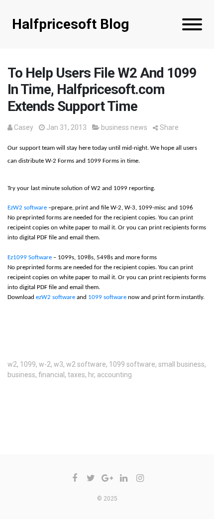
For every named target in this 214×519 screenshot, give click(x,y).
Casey (23, 127)
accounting (114, 375)
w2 (12, 364)
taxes (76, 375)
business (21, 375)
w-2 (45, 364)
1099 (28, 364)
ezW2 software (55, 297)
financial (51, 375)
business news (124, 127)
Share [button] (169, 127)
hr (91, 375)
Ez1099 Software (29, 257)
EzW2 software (27, 208)
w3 (58, 364)
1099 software (107, 297)
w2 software (86, 364)
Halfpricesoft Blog (70, 24)
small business (181, 364)
